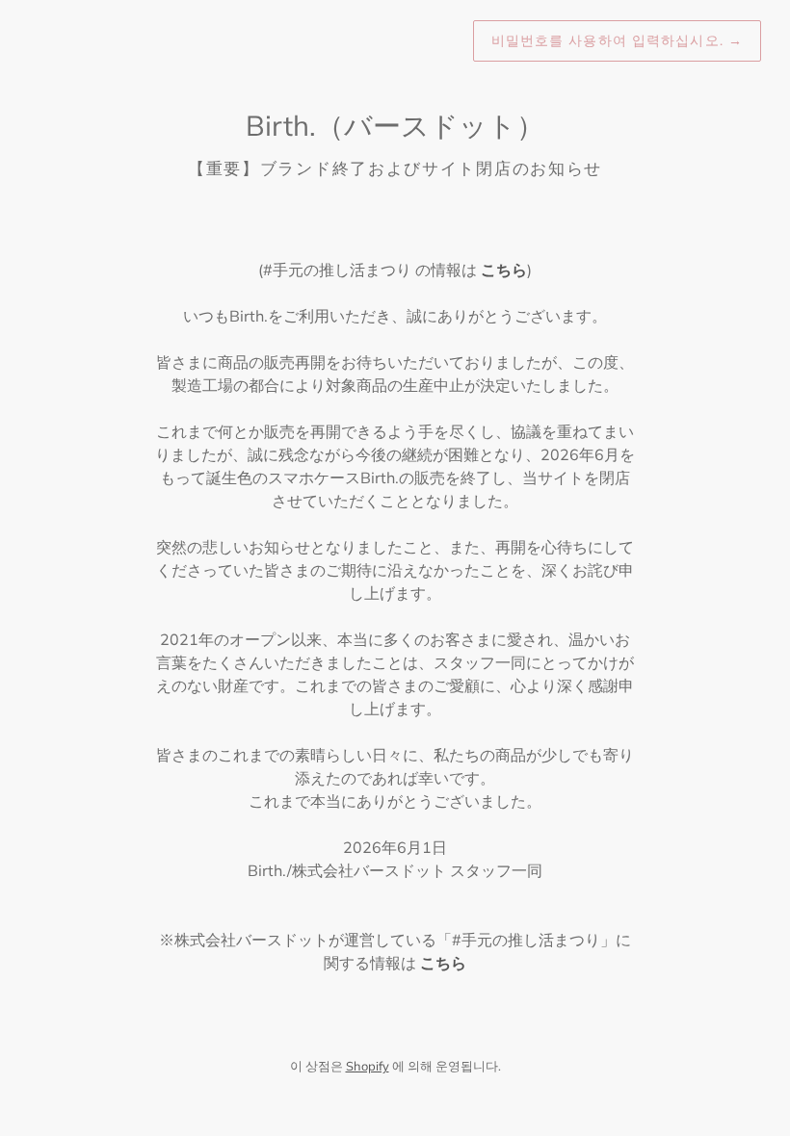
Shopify (367, 1065)
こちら (504, 269)
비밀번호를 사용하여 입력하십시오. (617, 40)
